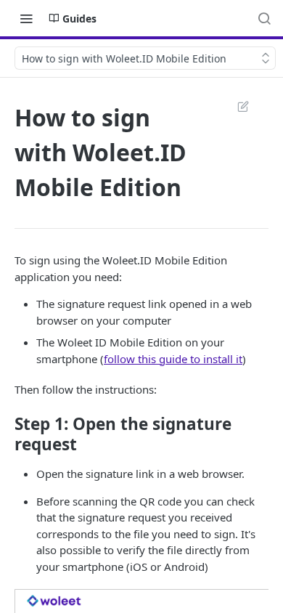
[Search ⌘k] (264, 18)
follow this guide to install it (173, 359)
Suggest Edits (236, 106)
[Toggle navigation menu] (26, 18)
